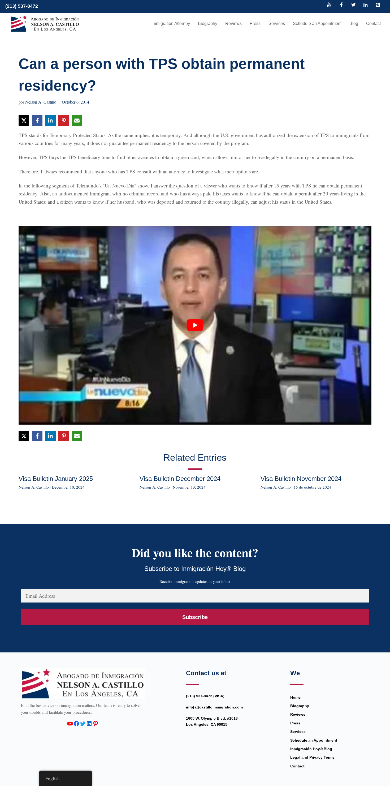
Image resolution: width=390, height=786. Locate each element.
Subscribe (195, 617)
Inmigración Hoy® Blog (311, 749)
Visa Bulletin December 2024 (180, 478)
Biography (207, 23)
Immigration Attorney (170, 23)
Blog (353, 23)
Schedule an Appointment (317, 23)
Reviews (233, 23)
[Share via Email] (77, 120)
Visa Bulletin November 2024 (301, 478)
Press (255, 23)
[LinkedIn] (366, 5)
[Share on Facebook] (37, 120)
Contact (373, 23)
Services (276, 23)
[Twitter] (353, 5)
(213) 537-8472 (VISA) (205, 696)
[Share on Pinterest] (63, 120)
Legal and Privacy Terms (312, 757)
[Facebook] (341, 5)
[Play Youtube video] (195, 325)
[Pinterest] (377, 5)
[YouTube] (329, 5)
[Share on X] (24, 120)
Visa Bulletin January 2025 (56, 478)
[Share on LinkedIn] (50, 120)
